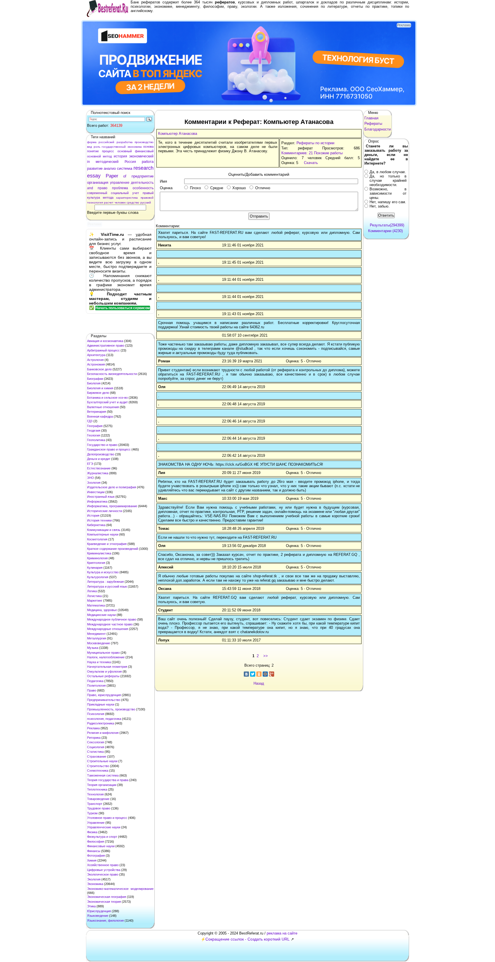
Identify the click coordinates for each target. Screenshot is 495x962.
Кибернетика (96, 525)
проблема (120, 188)
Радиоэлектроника (100, 723)
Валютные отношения (103, 407)
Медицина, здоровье (102, 610)
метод (107, 156)
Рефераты (373, 123)
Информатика (97, 501)
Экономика (95, 884)
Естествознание (99, 468)
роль (97, 146)
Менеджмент (96, 633)
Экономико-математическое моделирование (120, 888)
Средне (216, 188)
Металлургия (96, 638)
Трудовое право (98, 808)
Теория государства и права (107, 780)
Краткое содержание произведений (112, 548)
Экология (94, 879)
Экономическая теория (104, 901)
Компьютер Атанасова (177, 133)
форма (92, 142)
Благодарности (377, 129)
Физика (92, 832)
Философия (95, 841)
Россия (130, 162)
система (124, 168)
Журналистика (97, 473)
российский (106, 142)
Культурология (97, 577)
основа (148, 146)
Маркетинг (94, 600)
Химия (92, 860)
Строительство (98, 766)
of (124, 176)
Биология (94, 383)
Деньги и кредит (98, 459)
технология (95, 202)
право (102, 188)
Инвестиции (96, 492)
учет (135, 193)
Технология (95, 794)
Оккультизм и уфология (104, 671)
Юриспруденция (99, 911)
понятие (93, 151)
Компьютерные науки (102, 534)
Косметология (97, 539)
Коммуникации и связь (103, 530)
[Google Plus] (271, 674)
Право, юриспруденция (104, 695)
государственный (114, 146)
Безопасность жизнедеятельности (112, 374)
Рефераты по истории (315, 143)
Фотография (96, 855)
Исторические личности (104, 511)
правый (148, 193)
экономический (141, 156)
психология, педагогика (104, 718)
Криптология (96, 562)
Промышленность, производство (111, 709)
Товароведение (98, 799)
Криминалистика (99, 553)
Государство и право (102, 445)
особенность (143, 188)
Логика (92, 591)
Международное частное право (110, 624)
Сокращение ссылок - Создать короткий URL (247, 939)
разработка (125, 142)
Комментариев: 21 (297, 153)
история (120, 156)
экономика (134, 146)
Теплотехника (97, 789)
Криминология (97, 558)
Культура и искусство (103, 572)
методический (107, 162)
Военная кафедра (100, 416)
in (88, 162)
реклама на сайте (282, 933)
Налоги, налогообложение (106, 657)
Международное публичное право (111, 619)
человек (120, 202)
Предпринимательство (103, 700)
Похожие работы (328, 153)
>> (265, 656)
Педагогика (95, 681)
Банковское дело (99, 369)
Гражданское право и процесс (109, 449)
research (143, 168)
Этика (91, 906)
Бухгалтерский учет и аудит (107, 402)
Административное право (105, 345)
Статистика (95, 751)
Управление (96, 822)
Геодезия (93, 430)
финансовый (144, 151)
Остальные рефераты (103, 676)
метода (108, 197)
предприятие (142, 176)
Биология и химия (100, 388)
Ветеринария (96, 411)
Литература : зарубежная (105, 581)
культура (93, 197)
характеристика (127, 197)
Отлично (262, 188)
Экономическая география (106, 896)
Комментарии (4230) (385, 231)
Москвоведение (98, 643)
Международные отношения (107, 629)
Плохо (195, 188)
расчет (108, 202)
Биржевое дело (98, 392)
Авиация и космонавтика (105, 341)
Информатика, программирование (112, 506)
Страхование (96, 756)
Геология (93, 435)
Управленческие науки (103, 827)
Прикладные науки (100, 704)
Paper (112, 176)
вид (89, 146)
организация (97, 182)
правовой (147, 197)
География (95, 426)
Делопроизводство (100, 454)
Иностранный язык (101, 496)
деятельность (142, 183)
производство (144, 142)
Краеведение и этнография (107, 544)
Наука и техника (99, 662)
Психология (95, 714)
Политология (96, 685)
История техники (99, 520)
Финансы (93, 851)
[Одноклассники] (259, 674)
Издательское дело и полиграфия (111, 487)
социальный (120, 193)
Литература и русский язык (107, 586)
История (93, 515)
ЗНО (90, 477)
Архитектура (96, 355)
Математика (96, 605)
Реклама (93, 728)
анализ (110, 168)
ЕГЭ (90, 463)
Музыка (92, 647)
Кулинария (95, 567)
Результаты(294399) (387, 225)
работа (148, 161)
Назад (259, 683)
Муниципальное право (103, 652)
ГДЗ (90, 421)
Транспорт (94, 803)
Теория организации (101, 785)
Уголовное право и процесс (107, 817)
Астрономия (96, 364)
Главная (371, 118)
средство (133, 202)
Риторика (94, 737)
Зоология (94, 482)
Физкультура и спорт (102, 836)
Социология (95, 747)
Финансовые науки (101, 846)
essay (94, 176)
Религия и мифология (103, 732)
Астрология (95, 360)
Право (91, 690)
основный (124, 151)
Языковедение (97, 915)
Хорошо (239, 188)
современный (97, 193)
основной (94, 156)
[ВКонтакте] (246, 674)
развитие (95, 168)
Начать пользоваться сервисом (122, 308)
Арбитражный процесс (103, 350)
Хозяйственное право (103, 865)
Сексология (95, 742)
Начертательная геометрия (107, 666)
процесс (108, 151)
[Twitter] (252, 674)
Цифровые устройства (103, 870)
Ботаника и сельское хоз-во (107, 397)
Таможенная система (103, 775)
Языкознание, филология (105, 920)
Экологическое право (102, 874)
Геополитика (96, 440)
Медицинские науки (101, 615)
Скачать (311, 163)
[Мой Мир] (265, 674)
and (90, 188)
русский (145, 202)
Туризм (92, 813)
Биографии (95, 378)
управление (119, 183)
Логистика (94, 596)
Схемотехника (97, 770)
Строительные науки (102, 761)
